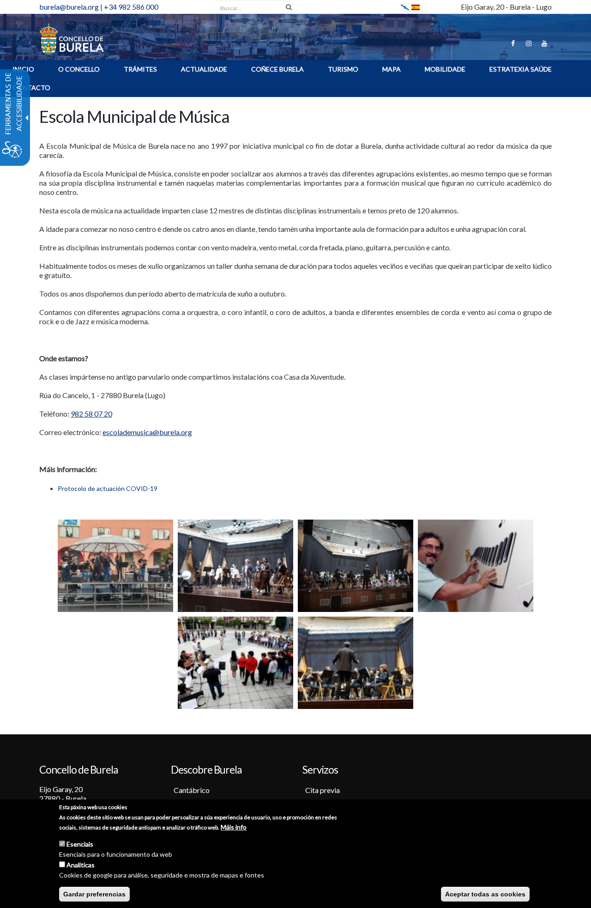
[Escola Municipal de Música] (115, 565)
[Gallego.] (405, 7)
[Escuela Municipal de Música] (415, 7)
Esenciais (79, 844)
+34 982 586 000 (131, 6)
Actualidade (204, 69)
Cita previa (322, 790)
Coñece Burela (277, 69)
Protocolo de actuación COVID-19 (107, 488)
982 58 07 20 (91, 413)
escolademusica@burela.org (147, 432)
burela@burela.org (69, 6)
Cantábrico (192, 790)
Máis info (234, 827)
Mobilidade (445, 69)
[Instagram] (529, 43)
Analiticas (80, 865)
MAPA (391, 69)
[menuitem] (79, 70)
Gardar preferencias (94, 894)
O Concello (79, 69)
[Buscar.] (289, 6)
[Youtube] (544, 43)
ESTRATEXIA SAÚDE (520, 69)
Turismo (343, 69)
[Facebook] (513, 43)
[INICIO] (71, 38)
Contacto (31, 87)
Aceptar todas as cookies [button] (485, 894)
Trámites (140, 69)
